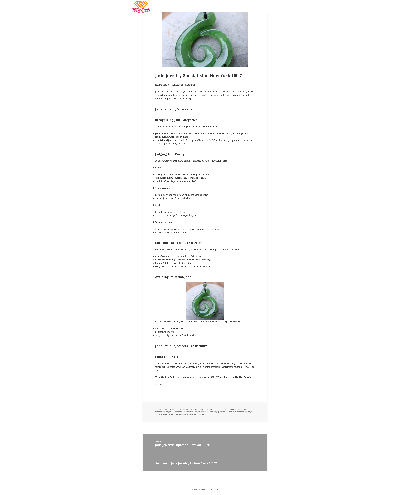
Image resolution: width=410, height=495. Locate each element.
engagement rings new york (225, 412)
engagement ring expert (238, 409)
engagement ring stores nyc (186, 412)
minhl (174, 409)
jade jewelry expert (166, 414)
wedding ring (199, 414)
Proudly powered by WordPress (205, 489)
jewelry (158, 384)
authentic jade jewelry (204, 409)
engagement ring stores (164, 412)
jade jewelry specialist (184, 414)
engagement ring (221, 409)
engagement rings (205, 412)
